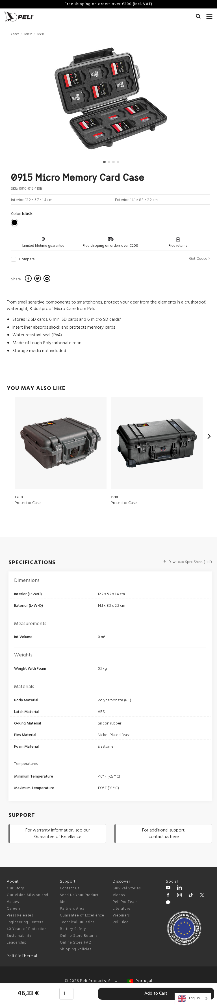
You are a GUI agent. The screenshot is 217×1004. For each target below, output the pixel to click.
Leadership (17, 943)
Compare (27, 259)
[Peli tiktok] (190, 896)
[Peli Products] (168, 896)
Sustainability (19, 936)
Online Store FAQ (76, 943)
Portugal (142, 981)
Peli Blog (121, 922)
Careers (14, 909)
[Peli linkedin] (179, 888)
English (194, 998)
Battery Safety (73, 929)
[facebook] (29, 279)
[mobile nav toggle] (209, 15)
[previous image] (40, 100)
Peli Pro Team (125, 902)
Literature (122, 909)
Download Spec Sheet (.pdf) (190, 562)
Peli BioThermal (22, 956)
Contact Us (69, 888)
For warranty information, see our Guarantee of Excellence (57, 834)
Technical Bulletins (77, 922)
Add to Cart (155, 993)
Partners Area (72, 909)
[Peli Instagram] (179, 896)
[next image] (180, 100)
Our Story (15, 888)
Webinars (121, 915)
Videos (119, 895)
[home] (19, 16)
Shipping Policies (75, 949)
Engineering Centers (25, 922)
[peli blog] (168, 903)
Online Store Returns (78, 936)
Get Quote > (199, 259)
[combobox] (193, 998)
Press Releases (20, 915)
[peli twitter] (202, 896)
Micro (28, 34)
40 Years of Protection (27, 929)
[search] (198, 17)
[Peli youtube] (168, 888)
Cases (15, 34)
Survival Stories (127, 888)
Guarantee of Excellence (82, 915)
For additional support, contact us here (163, 834)
